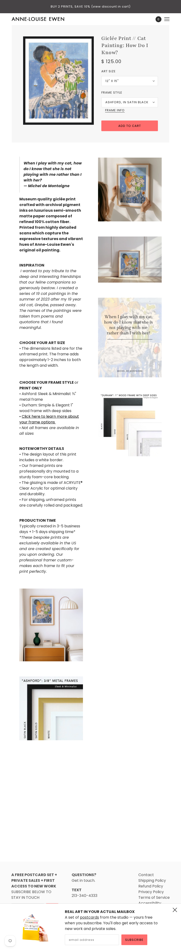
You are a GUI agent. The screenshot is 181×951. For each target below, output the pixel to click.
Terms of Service (154, 897)
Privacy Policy (151, 892)
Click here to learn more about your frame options (49, 419)
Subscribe (134, 940)
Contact (146, 875)
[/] (38, 19)
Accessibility (149, 903)
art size (108, 71)
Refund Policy (150, 886)
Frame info (115, 110)
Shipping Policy (152, 880)
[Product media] (51, 625)
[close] (175, 910)
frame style (111, 92)
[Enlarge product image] (58, 80)
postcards (89, 917)
